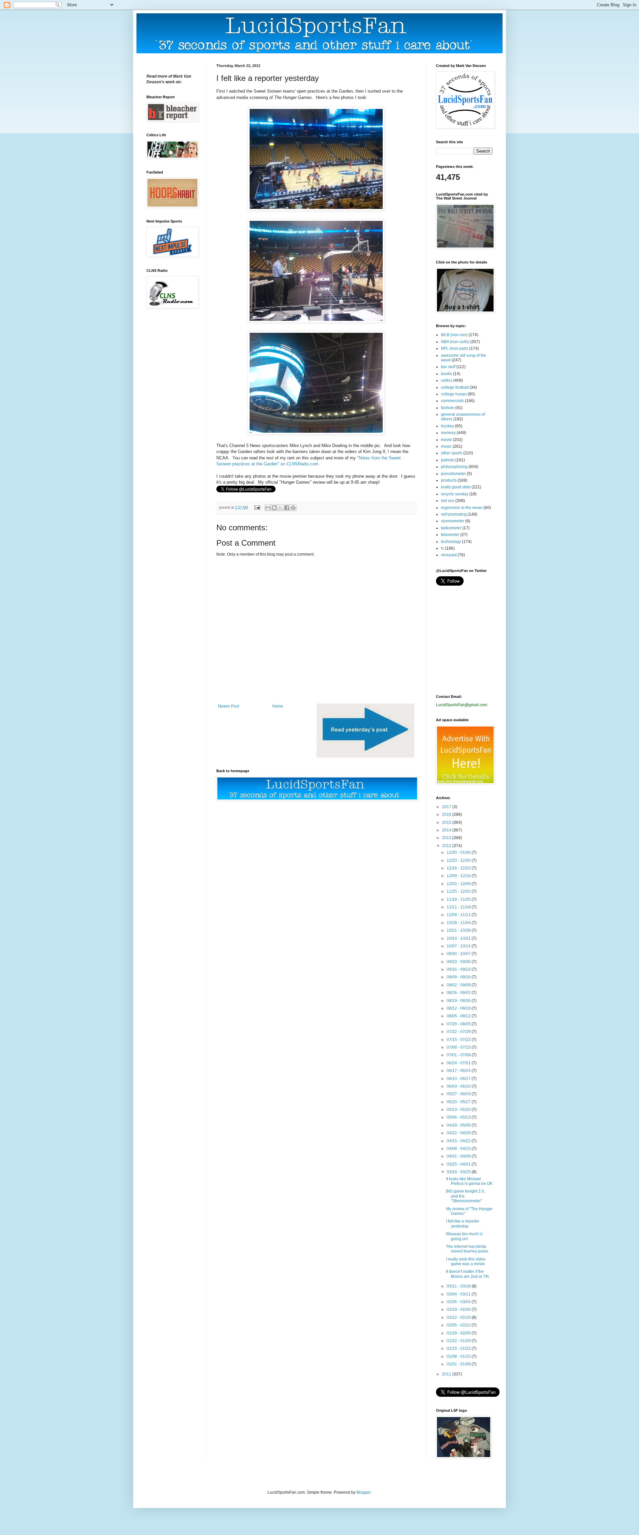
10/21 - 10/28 (459, 930)
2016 (447, 814)
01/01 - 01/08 (459, 1364)
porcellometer (453, 473)
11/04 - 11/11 (459, 914)
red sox (447, 500)
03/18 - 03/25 (459, 1172)
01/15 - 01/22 (459, 1348)
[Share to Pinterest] (293, 507)
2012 (447, 845)
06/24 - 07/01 (459, 1063)
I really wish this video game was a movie (466, 1261)
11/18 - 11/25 (459, 899)
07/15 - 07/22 (459, 1039)
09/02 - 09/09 (459, 985)
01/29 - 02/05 (459, 1333)
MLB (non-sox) (454, 334)
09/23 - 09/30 (459, 961)
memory (448, 432)
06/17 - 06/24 (459, 1070)
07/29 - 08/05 (459, 1024)
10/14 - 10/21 (459, 938)
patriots (447, 460)
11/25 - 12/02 (459, 891)
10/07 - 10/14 (459, 946)
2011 (447, 1374)
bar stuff (448, 366)
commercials (452, 400)
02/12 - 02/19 (459, 1317)
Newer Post (228, 706)
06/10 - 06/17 (459, 1078)
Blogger (363, 1492)
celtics (446, 380)
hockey (447, 426)
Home (277, 706)
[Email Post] (257, 507)
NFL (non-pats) (454, 348)
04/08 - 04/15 (459, 1148)
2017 (447, 806)
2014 (447, 830)
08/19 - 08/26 (459, 1000)
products (449, 480)
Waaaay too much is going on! (464, 1236)
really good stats (456, 487)
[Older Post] (365, 756)
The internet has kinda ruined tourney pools (467, 1249)
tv (442, 548)
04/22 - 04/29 (459, 1133)
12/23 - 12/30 (459, 860)
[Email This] (268, 507)
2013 (447, 837)
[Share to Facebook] (287, 507)
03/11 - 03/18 (459, 1286)
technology (451, 541)
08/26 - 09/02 (459, 992)
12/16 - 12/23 (459, 868)
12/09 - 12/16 (459, 875)
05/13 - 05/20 (459, 1109)
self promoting (454, 514)
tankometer (451, 528)
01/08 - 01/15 (459, 1356)
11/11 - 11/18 (459, 907)
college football (455, 387)
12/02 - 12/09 (459, 883)
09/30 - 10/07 (459, 953)
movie (446, 439)
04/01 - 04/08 (459, 1156)
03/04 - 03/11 (459, 1294)
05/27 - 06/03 (459, 1094)
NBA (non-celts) (455, 341)
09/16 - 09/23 (459, 969)
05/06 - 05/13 (459, 1117)
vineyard (449, 555)
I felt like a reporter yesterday (462, 1223)
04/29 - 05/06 (459, 1125)
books (446, 373)
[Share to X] (280, 507)
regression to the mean (462, 507)
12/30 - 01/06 (459, 852)
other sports (451, 453)
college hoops (454, 394)
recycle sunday (454, 494)
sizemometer (452, 521)
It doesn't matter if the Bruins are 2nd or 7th (467, 1274)
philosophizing (454, 466)
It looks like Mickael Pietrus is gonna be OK (469, 1181)
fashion (447, 407)
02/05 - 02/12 (459, 1325)
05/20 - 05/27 (459, 1102)
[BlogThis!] (274, 507)
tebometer (450, 534)
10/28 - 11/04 (459, 922)
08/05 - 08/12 (459, 1016)
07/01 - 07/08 (459, 1055)
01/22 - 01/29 (459, 1340)
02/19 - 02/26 (459, 1309)
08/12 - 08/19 (459, 1008)
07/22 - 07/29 (459, 1031)
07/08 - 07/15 (459, 1047)
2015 (447, 822)
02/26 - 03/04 (459, 1301)
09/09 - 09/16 (459, 977)
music (446, 446)
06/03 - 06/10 (459, 1086)
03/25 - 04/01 (459, 1164)
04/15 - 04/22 (459, 1141)
